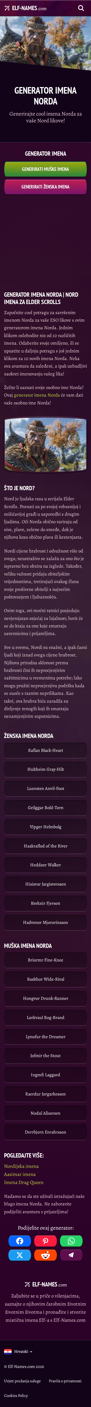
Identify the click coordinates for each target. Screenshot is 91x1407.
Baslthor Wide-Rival (45, 979)
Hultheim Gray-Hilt (45, 769)
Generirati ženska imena (45, 187)
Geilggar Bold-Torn (45, 808)
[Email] (71, 1255)
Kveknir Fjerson (45, 903)
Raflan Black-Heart (45, 750)
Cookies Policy (16, 1395)
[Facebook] (19, 1241)
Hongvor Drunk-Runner (45, 998)
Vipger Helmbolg (45, 827)
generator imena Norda (37, 395)
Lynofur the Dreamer (45, 1037)
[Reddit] (45, 1255)
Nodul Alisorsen (45, 1113)
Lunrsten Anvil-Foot (45, 788)
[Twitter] (19, 1255)
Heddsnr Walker (45, 865)
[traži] (81, 8)
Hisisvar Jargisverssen (45, 884)
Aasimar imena (20, 1174)
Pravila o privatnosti (65, 1381)
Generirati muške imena (45, 169)
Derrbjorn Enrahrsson (45, 1132)
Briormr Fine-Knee (45, 960)
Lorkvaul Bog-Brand (45, 1017)
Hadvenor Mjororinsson (45, 922)
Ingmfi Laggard (45, 1075)
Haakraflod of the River (45, 846)
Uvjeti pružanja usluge (22, 1381)
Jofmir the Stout (45, 1056)
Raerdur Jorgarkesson (45, 1094)
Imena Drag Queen (23, 1182)
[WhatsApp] (71, 1241)
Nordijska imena (21, 1166)
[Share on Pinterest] (45, 1241)
